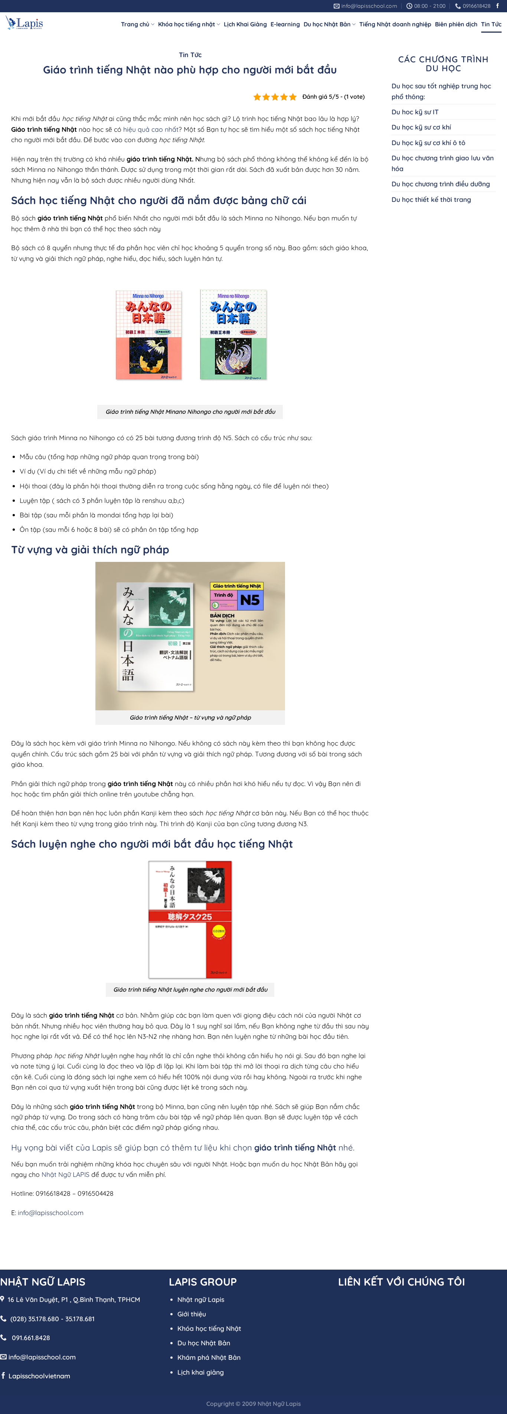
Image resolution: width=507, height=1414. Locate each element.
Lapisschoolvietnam (39, 1376)
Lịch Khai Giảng (245, 24)
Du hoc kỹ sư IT (415, 112)
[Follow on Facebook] (497, 6)
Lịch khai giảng (200, 1372)
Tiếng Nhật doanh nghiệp (395, 24)
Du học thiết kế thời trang (431, 199)
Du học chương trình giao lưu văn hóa (443, 163)
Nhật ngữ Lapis (200, 1299)
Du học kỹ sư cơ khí (421, 127)
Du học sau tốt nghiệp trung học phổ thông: (441, 91)
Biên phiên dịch (456, 24)
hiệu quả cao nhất (151, 129)
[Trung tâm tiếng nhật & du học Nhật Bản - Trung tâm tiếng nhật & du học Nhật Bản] (24, 22)
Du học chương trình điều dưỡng (441, 184)
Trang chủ (135, 24)
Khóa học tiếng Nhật (209, 1328)
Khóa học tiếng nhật (186, 24)
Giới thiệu (191, 1314)
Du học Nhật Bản (327, 24)
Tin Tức (491, 24)
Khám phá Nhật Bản (209, 1357)
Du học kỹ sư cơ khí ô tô (428, 142)
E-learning (285, 24)
